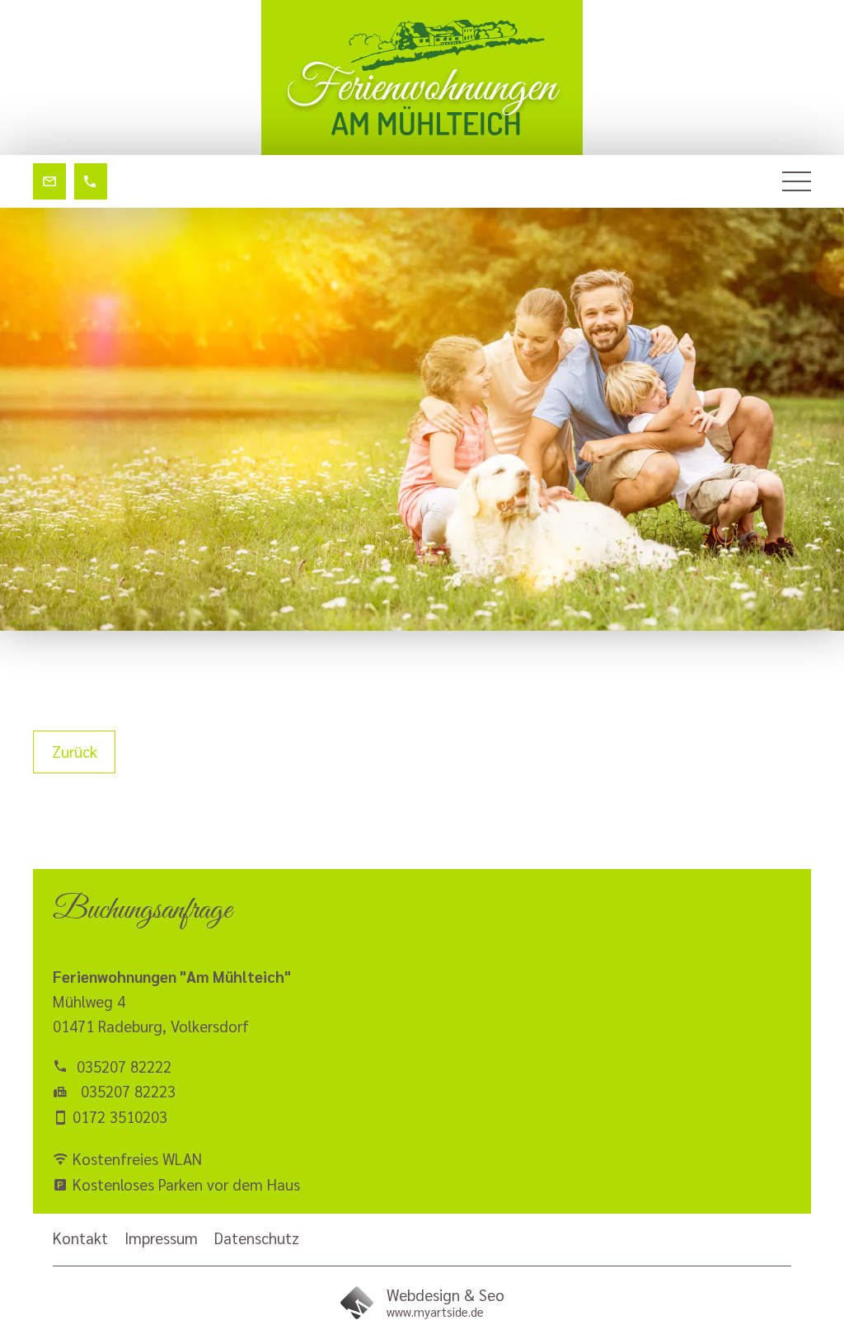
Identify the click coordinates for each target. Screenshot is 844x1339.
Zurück (74, 751)
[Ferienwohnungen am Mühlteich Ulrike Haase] (422, 77)
